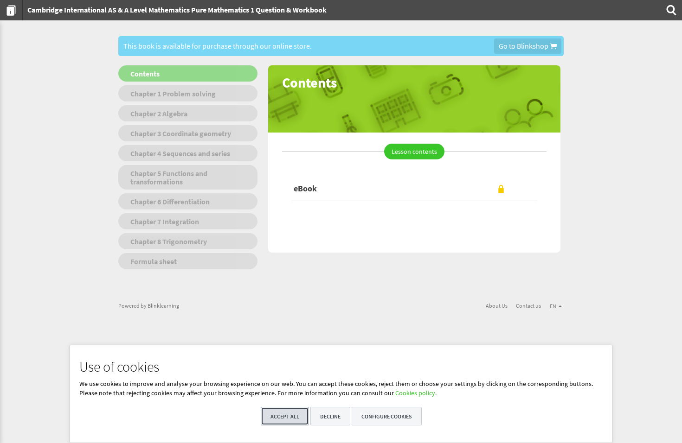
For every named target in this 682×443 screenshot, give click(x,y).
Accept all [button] (284, 416)
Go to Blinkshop (524, 46)
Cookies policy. (416, 393)
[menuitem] (11, 10)
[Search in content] (670, 10)
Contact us (528, 305)
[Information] (11, 10)
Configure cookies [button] (386, 416)
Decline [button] (330, 416)
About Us (497, 305)
